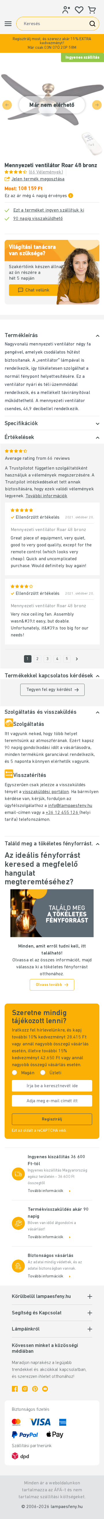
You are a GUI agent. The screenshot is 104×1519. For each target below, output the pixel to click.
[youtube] (45, 1389)
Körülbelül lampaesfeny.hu (41, 1296)
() (46, 172)
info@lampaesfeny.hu (70, 806)
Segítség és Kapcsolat (37, 1313)
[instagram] (25, 1389)
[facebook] (15, 1389)
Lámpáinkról (26, 1329)
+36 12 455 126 (62, 812)
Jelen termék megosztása (38, 179)
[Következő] (77, 659)
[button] (52, 43)
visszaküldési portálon (46, 792)
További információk (46, 496)
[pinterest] (35, 1389)
